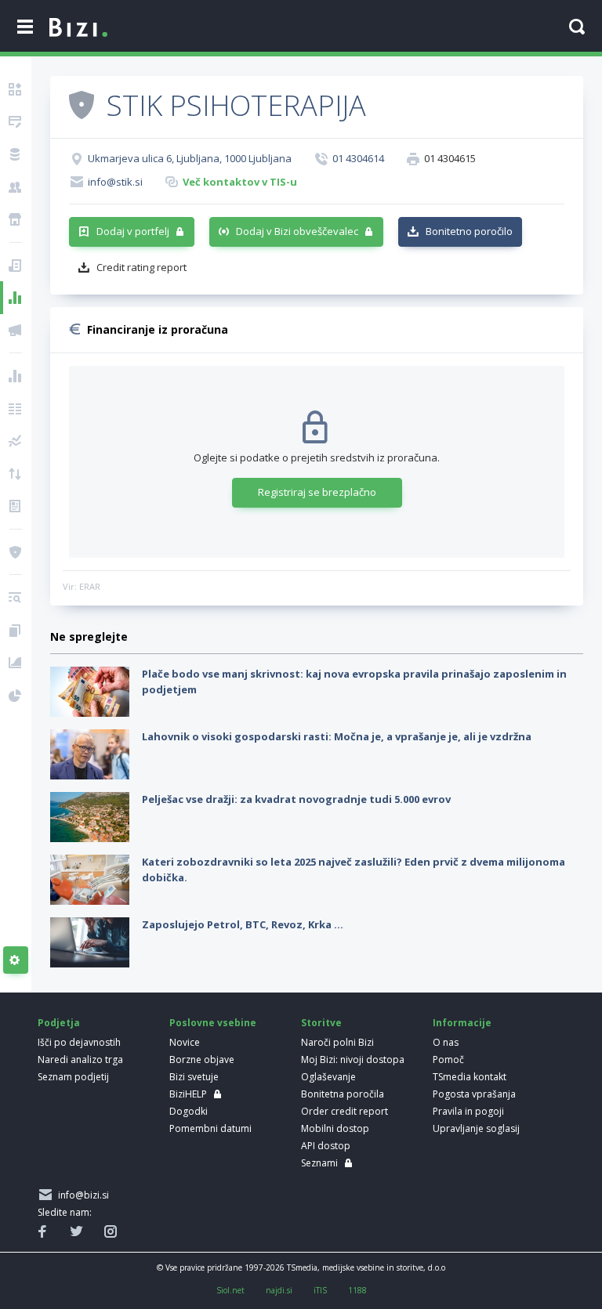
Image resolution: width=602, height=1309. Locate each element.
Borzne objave (201, 1059)
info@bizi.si (81, 1195)
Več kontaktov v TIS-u (240, 182)
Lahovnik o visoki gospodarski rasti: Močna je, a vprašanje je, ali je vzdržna (336, 736)
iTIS (320, 1290)
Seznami (319, 1163)
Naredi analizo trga (80, 1059)
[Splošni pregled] (15, 89)
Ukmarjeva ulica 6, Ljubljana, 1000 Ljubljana (190, 158)
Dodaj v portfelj (132, 231)
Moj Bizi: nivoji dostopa (352, 1059)
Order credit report (344, 1111)
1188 (357, 1290)
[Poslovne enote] (15, 219)
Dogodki (188, 1111)
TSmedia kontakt (469, 1076)
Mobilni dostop (335, 1128)
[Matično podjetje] (15, 122)
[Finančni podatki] (15, 376)
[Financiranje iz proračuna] (15, 297)
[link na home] (78, 28)
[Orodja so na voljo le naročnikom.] (15, 960)
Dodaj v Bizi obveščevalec (297, 231)
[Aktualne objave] (15, 265)
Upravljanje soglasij (476, 1128)
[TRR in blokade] (15, 154)
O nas (446, 1042)
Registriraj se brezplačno (317, 492)
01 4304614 (358, 158)
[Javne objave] (15, 330)
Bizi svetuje (194, 1076)
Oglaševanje (328, 1076)
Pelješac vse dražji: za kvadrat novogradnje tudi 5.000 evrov (296, 799)
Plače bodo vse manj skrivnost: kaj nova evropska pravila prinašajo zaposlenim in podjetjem (354, 681)
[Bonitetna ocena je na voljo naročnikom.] (81, 104)
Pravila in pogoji (468, 1111)
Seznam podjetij (73, 1076)
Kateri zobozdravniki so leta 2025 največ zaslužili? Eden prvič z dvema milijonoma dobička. (353, 869)
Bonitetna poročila (342, 1094)
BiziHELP (188, 1094)
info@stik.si (115, 182)
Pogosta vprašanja (474, 1094)
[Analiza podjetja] (15, 597)
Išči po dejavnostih (79, 1042)
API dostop (325, 1145)
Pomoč (448, 1059)
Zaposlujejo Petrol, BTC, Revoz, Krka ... (242, 924)
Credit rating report (141, 267)
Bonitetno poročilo (469, 231)
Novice (184, 1042)
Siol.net (230, 1290)
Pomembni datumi (210, 1128)
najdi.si (279, 1290)
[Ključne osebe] (15, 187)
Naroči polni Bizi (337, 1042)
